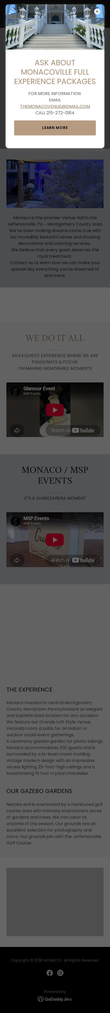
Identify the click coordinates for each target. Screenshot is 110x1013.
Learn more (55, 127)
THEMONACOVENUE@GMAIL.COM (55, 106)
